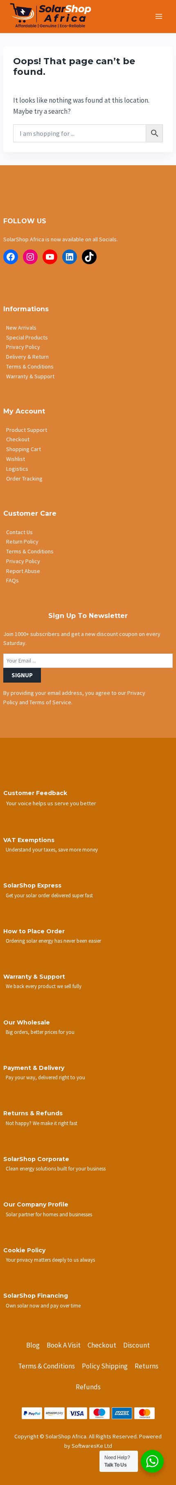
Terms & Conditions (30, 366)
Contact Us (19, 532)
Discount (136, 1345)
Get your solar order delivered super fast (49, 895)
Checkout (17, 439)
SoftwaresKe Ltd (92, 1445)
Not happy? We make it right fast (41, 1123)
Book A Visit (64, 1345)
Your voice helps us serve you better (51, 803)
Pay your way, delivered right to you (45, 1077)
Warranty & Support (30, 376)
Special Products (27, 337)
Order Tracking (24, 478)
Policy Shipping (105, 1365)
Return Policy (22, 541)
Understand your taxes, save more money (52, 849)
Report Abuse (23, 571)
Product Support (26, 430)
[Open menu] (158, 16)
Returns (146, 1365)
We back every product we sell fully (43, 986)
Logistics (17, 468)
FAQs (12, 580)
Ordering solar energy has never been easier (53, 940)
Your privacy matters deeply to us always (50, 1259)
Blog (33, 1345)
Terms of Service (50, 702)
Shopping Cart (23, 449)
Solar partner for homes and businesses (49, 1214)
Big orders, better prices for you (40, 1032)
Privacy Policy (23, 346)
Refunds (88, 1386)
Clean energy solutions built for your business (56, 1168)
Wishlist (15, 459)
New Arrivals (21, 327)
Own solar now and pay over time (43, 1305)
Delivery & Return (27, 356)
